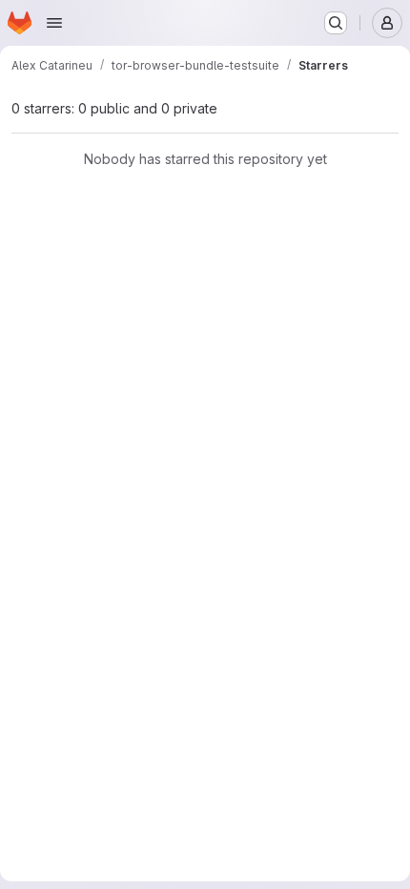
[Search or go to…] (335, 22)
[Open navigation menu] (54, 23)
